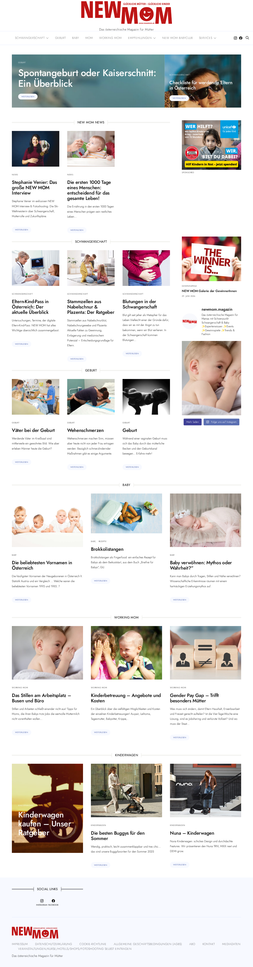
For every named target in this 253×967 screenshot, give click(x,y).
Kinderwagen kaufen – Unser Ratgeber (44, 823)
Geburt (22, 62)
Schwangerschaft (179, 74)
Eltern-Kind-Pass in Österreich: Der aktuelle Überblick (30, 307)
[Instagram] (235, 38)
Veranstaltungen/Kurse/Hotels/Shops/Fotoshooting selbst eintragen (75, 949)
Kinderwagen (25, 805)
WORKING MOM (110, 38)
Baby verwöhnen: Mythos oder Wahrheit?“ (201, 565)
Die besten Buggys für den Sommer (118, 836)
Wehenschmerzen (85, 430)
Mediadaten (231, 944)
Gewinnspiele (189, 285)
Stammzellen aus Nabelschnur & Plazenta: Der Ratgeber (90, 307)
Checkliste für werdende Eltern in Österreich (200, 85)
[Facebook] (240, 38)
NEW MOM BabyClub (177, 38)
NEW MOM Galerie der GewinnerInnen (209, 291)
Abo (192, 944)
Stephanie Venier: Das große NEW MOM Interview (34, 187)
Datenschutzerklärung (53, 944)
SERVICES (205, 38)
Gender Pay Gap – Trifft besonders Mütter (194, 698)
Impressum (20, 944)
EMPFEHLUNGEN (140, 38)
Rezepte (103, 541)
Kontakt (209, 944)
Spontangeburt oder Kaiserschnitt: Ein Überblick (87, 78)
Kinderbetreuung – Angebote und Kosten (126, 698)
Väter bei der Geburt (33, 430)
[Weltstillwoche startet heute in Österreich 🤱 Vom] (211, 378)
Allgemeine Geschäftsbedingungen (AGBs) (148, 944)
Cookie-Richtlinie (93, 944)
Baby (14, 555)
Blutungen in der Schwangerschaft (140, 304)
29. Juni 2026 (188, 296)
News (15, 174)
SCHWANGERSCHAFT (30, 38)
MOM (89, 38)
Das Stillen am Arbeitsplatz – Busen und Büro (41, 698)
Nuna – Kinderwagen (192, 833)
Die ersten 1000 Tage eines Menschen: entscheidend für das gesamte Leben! (89, 190)
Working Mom (20, 687)
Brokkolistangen (107, 549)
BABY (75, 38)
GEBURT (60, 38)
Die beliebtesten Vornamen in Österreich (42, 565)
